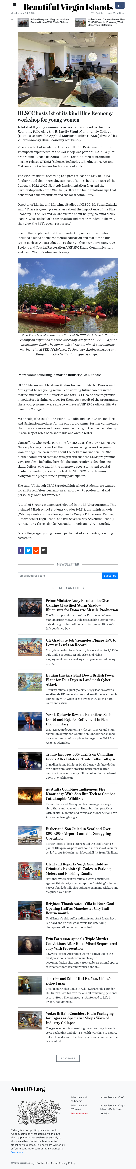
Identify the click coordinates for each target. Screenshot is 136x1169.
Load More (68, 1058)
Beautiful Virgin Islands (68, 7)
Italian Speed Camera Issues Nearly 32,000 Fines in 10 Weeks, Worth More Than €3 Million (101, 22)
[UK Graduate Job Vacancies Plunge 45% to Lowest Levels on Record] (30, 646)
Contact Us (42, 1163)
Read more (17, 1152)
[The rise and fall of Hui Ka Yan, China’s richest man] (30, 985)
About (54, 1163)
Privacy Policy (67, 1163)
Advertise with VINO (112, 1097)
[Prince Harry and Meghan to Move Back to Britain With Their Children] (16, 22)
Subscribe (110, 575)
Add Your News (79, 1113)
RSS (106, 1113)
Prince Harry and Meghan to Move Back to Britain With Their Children (43, 21)
